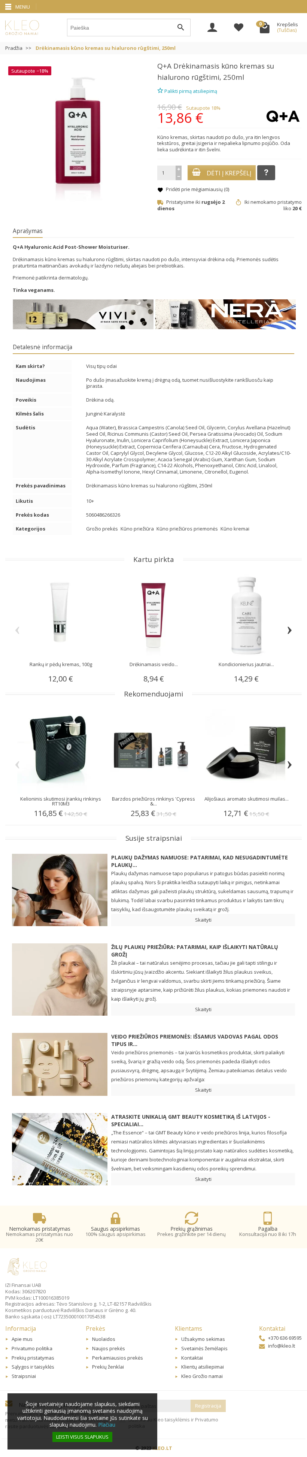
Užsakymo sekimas (203, 1339)
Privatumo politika (32, 1348)
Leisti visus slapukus (82, 1436)
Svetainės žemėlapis (204, 1348)
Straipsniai (24, 1376)
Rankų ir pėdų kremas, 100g (61, 664)
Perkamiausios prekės (117, 1357)
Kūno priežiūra (138, 528)
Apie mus (22, 1339)
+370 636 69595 (285, 1337)
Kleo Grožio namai (202, 1376)
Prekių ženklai (108, 1366)
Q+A (164, 66)
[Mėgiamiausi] (238, 28)
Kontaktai (192, 1357)
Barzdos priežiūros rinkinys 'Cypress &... (153, 801)
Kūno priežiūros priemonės (187, 528)
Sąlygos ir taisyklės (33, 1366)
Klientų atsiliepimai (202, 1366)
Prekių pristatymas (33, 1357)
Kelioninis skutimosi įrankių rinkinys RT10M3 (60, 801)
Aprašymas (28, 231)
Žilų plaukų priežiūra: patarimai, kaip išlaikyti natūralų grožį (194, 950)
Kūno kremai (235, 528)
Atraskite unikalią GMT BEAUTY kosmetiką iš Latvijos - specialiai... (190, 1120)
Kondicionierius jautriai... (246, 664)
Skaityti (203, 919)
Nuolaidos (103, 1339)
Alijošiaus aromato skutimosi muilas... (246, 798)
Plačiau (106, 1424)
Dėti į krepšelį (229, 173)
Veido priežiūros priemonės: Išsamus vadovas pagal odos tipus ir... (194, 1040)
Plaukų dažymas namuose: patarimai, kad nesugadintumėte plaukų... (199, 861)
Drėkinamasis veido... (154, 664)
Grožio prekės (102, 528)
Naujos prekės (108, 1348)
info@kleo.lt (281, 1345)
